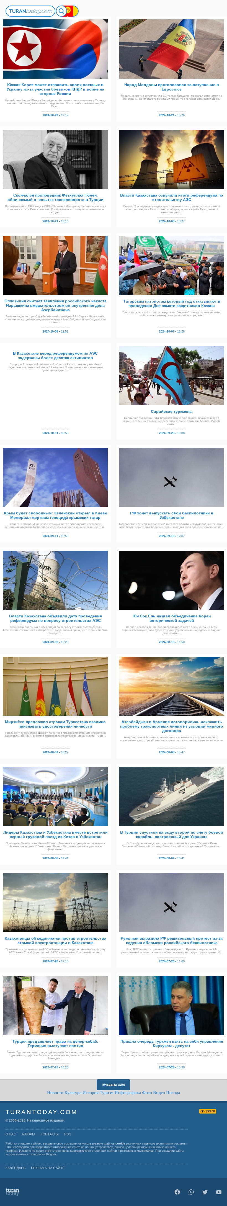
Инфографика (128, 1092)
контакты (50, 1134)
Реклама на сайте (48, 1168)
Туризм (107, 1092)
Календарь (15, 1168)
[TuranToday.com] (30, 11)
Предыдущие (113, 1084)
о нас (11, 1134)
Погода (173, 1092)
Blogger (51, 1154)
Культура (73, 1092)
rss (67, 1134)
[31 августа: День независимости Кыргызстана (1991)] (67, 11)
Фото (147, 1092)
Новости (55, 1092)
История (90, 1092)
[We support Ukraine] (73, 11)
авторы (28, 1134)
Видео (159, 1092)
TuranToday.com (42, 1112)
